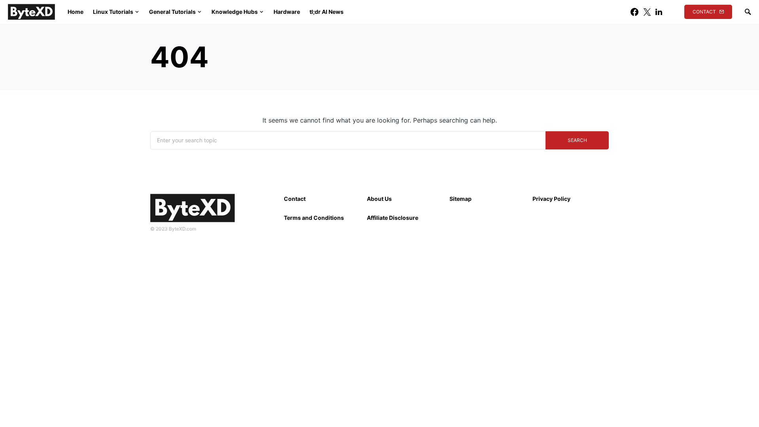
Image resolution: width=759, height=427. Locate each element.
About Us (379, 198)
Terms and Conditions (314, 217)
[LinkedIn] (658, 12)
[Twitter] (647, 12)
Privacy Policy (551, 198)
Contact (704, 12)
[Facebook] (634, 12)
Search (577, 140)
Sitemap (460, 198)
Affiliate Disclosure (392, 217)
